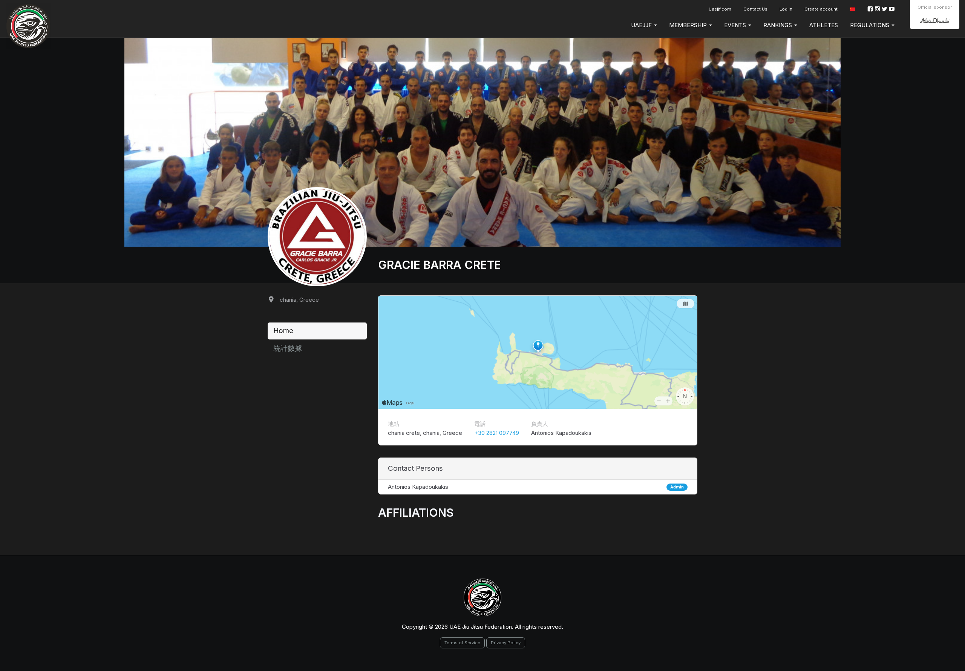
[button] (852, 9)
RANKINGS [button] (778, 25)
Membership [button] (688, 25)
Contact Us (755, 9)
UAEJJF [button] (642, 25)
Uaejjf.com (720, 9)
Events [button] (735, 25)
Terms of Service (462, 642)
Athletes (823, 25)
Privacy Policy (506, 642)
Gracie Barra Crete (439, 265)
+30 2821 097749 (496, 432)
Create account (821, 9)
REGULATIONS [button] (870, 25)
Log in (786, 9)
